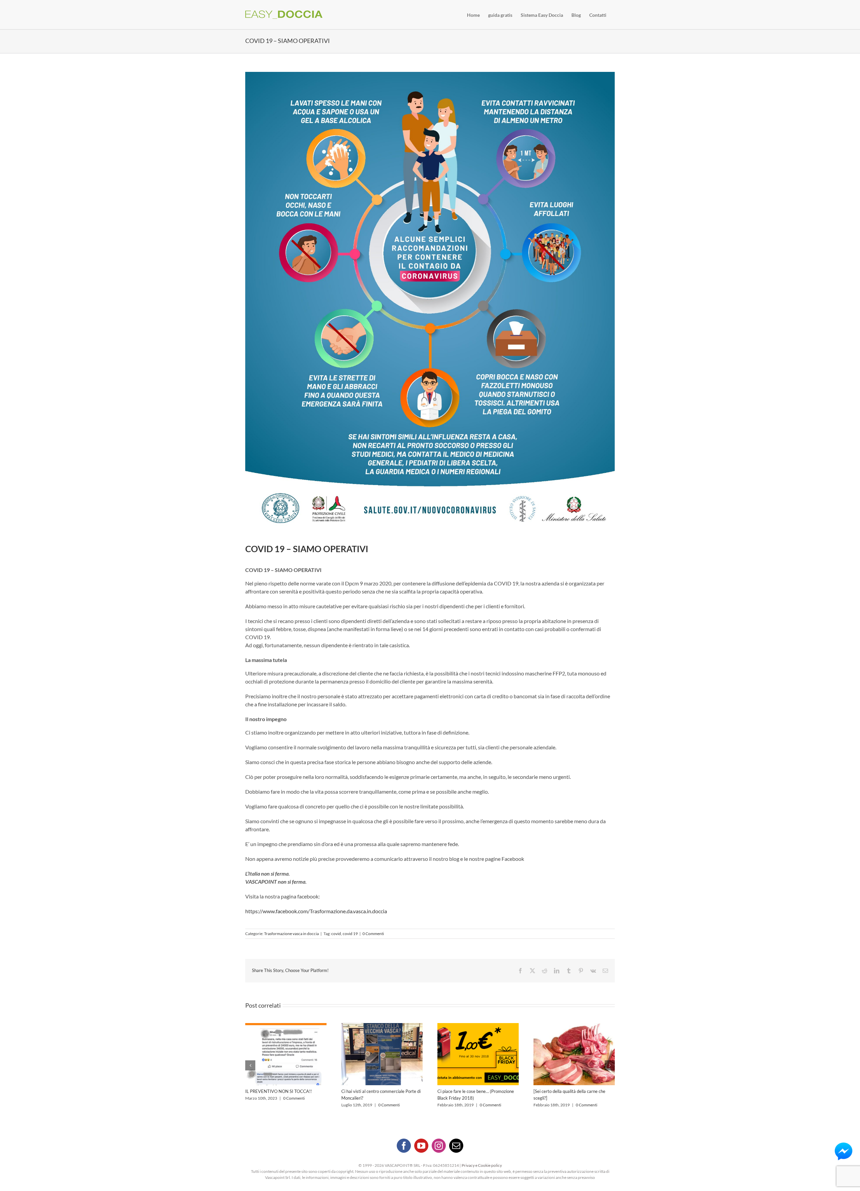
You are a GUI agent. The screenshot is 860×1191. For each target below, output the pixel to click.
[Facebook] (404, 1146)
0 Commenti (373, 933)
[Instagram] (439, 1146)
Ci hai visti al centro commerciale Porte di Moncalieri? (286, 1054)
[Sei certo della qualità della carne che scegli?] (478, 1054)
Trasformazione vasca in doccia (291, 933)
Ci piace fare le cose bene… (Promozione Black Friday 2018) (382, 1054)
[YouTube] (421, 1146)
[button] (250, 1065)
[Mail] (456, 1146)
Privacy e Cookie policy (482, 1165)
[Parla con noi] (843, 1151)
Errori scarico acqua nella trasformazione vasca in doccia (574, 1054)
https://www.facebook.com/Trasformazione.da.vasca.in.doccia (316, 911)
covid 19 (350, 933)
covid (336, 933)
